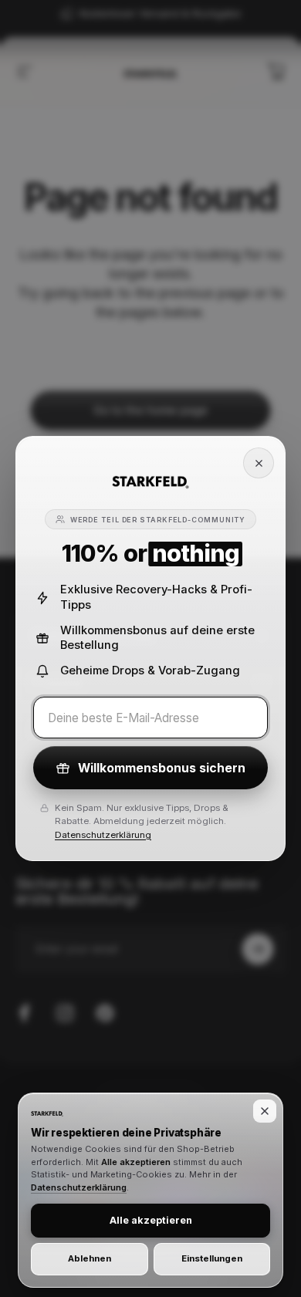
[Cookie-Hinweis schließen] (264, 1111)
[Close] (258, 463)
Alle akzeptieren (151, 1220)
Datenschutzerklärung (103, 834)
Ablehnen (89, 1258)
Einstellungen (211, 1258)
